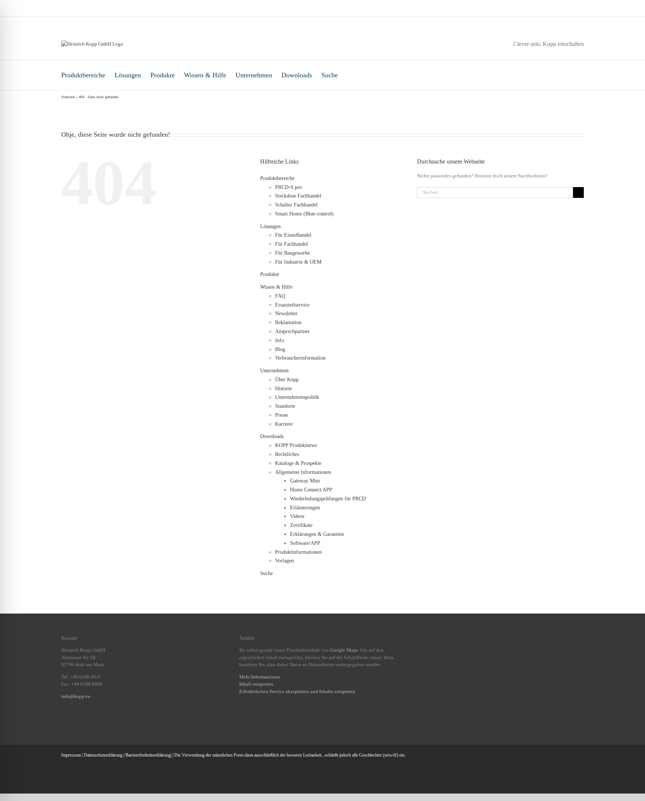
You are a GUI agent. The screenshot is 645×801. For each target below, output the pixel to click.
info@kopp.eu (75, 696)
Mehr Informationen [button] (259, 677)
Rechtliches (287, 454)
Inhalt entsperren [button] (256, 684)
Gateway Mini (305, 481)
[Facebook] (63, 722)
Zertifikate (301, 525)
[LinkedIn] (83, 722)
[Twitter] (102, 722)
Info (279, 340)
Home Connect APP (311, 490)
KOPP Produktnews (296, 445)
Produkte (162, 75)
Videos (297, 516)
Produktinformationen (298, 552)
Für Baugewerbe (292, 253)
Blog (280, 349)
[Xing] (92, 722)
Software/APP (305, 543)
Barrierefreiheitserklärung (148, 755)
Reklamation (288, 322)
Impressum (71, 755)
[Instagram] (73, 722)
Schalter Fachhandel (296, 205)
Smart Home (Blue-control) (304, 214)
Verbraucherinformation (300, 358)
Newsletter (286, 313)
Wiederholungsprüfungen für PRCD (328, 499)
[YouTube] (112, 722)
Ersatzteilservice (292, 305)
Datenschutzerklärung (103, 755)
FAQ (280, 296)
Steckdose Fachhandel (298, 196)
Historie (283, 388)
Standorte (285, 406)
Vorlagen (284, 561)
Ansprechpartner (292, 331)
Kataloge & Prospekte (298, 463)
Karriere (284, 424)
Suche (329, 75)
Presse (281, 415)
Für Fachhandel (291, 244)
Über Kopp (287, 379)
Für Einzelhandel (293, 235)
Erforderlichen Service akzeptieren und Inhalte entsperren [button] (297, 691)
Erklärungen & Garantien (317, 534)
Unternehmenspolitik (297, 397)
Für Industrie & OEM (298, 262)
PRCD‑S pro (288, 187)
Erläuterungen (305, 507)
